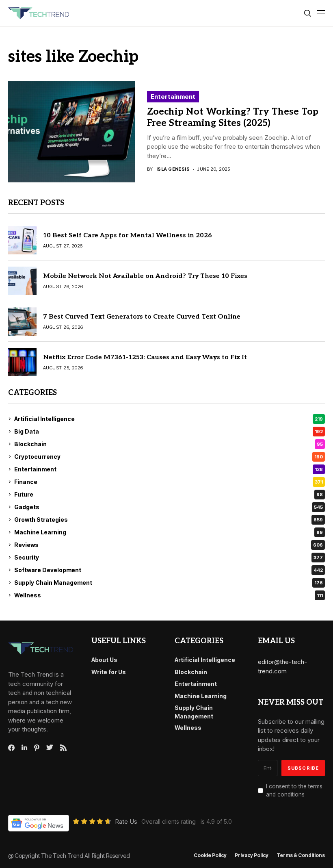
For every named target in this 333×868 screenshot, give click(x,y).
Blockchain (168, 444)
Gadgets (168, 506)
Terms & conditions (301, 855)
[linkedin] (24, 748)
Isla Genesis (173, 169)
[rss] (63, 747)
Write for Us (108, 671)
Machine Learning (168, 532)
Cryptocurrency (168, 456)
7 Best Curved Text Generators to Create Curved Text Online (141, 317)
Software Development (168, 569)
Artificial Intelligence (168, 418)
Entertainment (173, 96)
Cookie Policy (210, 855)
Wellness (168, 595)
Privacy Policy (251, 855)
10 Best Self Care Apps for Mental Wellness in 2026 (127, 235)
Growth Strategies (168, 519)
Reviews (168, 544)
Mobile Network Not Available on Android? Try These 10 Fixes (145, 276)
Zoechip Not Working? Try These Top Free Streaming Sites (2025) (232, 117)
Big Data (168, 431)
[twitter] (49, 748)
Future (168, 494)
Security (168, 557)
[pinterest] (36, 747)
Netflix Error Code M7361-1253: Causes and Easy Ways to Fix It (145, 357)
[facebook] (11, 747)
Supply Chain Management (168, 582)
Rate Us (126, 821)
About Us (104, 659)
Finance (168, 481)
